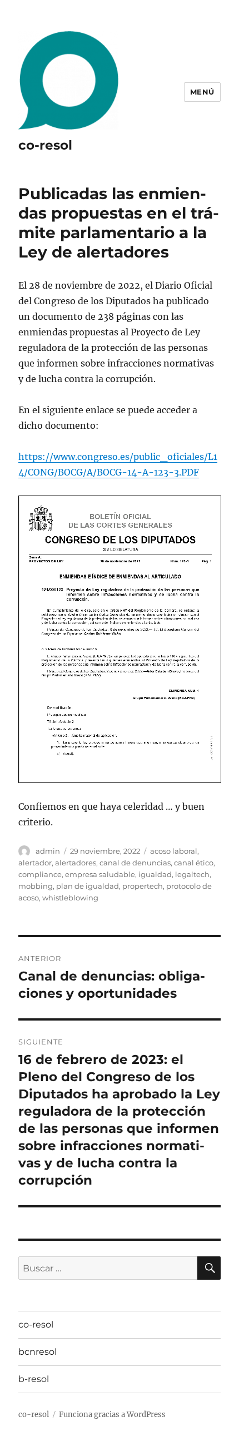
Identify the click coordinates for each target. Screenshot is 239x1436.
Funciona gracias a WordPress (112, 1414)
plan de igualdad (87, 886)
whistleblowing (70, 897)
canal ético (193, 862)
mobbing (35, 886)
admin (48, 850)
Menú (202, 91)
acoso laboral (173, 850)
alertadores (75, 862)
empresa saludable (100, 874)
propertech (142, 886)
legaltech (192, 874)
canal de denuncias (135, 862)
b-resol (33, 1379)
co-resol (45, 145)
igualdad (155, 874)
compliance (40, 874)
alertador (35, 862)
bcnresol (37, 1351)
